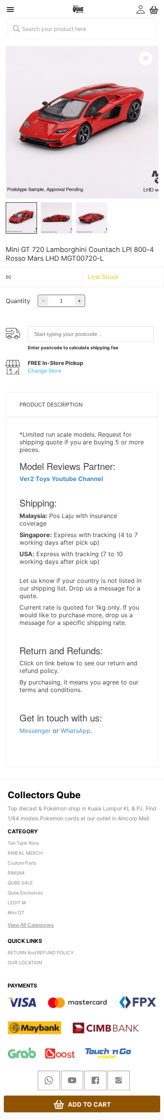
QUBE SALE (20, 883)
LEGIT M (17, 902)
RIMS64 (16, 873)
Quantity (18, 301)
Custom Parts (22, 863)
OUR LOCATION (25, 962)
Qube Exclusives (25, 893)
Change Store (44, 371)
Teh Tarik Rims (23, 843)
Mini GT (16, 912)
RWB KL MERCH (25, 853)
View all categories (31, 925)
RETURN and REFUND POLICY (41, 952)
